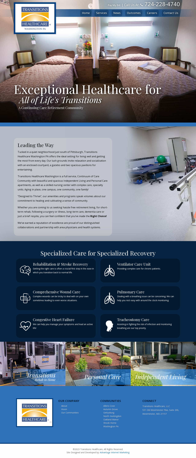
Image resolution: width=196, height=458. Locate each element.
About (64, 405)
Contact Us (171, 13)
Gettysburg (108, 412)
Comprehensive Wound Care (56, 291)
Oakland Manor (111, 419)
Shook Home (109, 422)
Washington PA (111, 426)
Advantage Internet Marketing (114, 452)
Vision (64, 409)
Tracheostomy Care (133, 319)
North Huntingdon (112, 416)
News (117, 13)
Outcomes (134, 13)
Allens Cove (109, 405)
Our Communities (70, 412)
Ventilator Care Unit (134, 264)
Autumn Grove (110, 409)
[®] (35, 412)
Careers (152, 13)
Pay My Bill (114, 5)
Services (101, 13)
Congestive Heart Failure (53, 319)
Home (86, 13)
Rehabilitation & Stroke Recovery (60, 264)
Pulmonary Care (130, 291)
